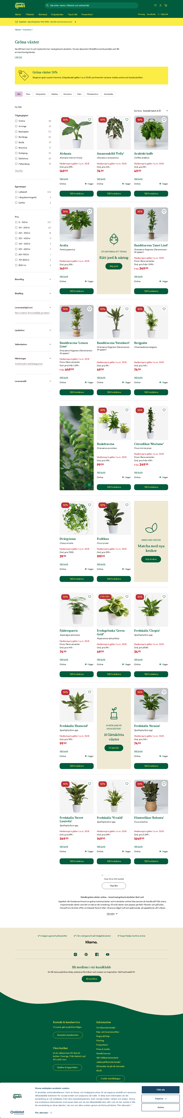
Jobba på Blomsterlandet (108, 1062)
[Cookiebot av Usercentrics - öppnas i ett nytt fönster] (17, 1113)
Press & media (103, 1049)
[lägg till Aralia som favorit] (89, 211)
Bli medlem (91, 979)
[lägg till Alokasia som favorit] (89, 119)
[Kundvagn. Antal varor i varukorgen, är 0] (165, 5)
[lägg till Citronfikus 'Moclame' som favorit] (164, 410)
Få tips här (114, 748)
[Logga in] (160, 5)
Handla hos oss (103, 1053)
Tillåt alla (160, 1090)
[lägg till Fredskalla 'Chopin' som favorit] (164, 596)
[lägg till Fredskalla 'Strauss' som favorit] (164, 692)
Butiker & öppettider (67, 1067)
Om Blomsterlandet (105, 1027)
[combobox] (94, 5)
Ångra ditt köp (103, 1036)
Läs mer (18, 57)
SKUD (99, 1070)
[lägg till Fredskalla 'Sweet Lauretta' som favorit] (89, 783)
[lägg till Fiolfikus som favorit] (126, 504)
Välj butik (164, 14)
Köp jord (114, 266)
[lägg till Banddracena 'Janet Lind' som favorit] (164, 211)
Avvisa (161, 1107)
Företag (141, 14)
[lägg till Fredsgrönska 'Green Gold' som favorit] (126, 596)
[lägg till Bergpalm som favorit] (164, 309)
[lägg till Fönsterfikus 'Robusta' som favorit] (164, 783)
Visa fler (19, 171)
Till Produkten (82, 194)
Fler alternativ (41, 1113)
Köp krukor (151, 559)
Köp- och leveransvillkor (107, 1032)
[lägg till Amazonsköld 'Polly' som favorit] (126, 119)
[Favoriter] (155, 5)
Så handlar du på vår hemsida (110, 1066)
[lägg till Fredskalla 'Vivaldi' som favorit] (126, 783)
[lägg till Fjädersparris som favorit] (89, 596)
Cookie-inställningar (110, 1078)
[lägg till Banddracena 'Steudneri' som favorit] (126, 309)
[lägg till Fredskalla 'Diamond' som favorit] (89, 692)
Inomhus (27, 29)
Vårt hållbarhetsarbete (107, 1057)
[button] (33, 279)
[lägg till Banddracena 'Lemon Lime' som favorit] (89, 309)
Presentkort (102, 1044)
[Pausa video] (89, 485)
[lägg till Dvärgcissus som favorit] (89, 504)
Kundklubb (151, 14)
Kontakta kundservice (68, 1035)
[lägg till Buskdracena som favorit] (126, 410)
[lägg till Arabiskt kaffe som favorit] (164, 119)
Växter (18, 29)
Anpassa (159, 1098)
